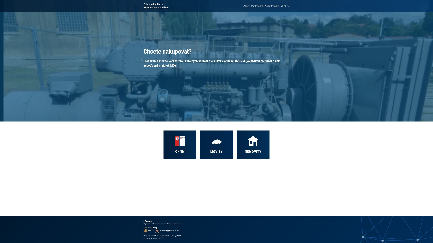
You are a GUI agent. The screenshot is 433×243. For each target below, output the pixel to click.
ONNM (245, 6)
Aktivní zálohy (174, 231)
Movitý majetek (257, 6)
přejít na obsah (6, 2)
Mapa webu (147, 224)
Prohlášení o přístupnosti (159, 224)
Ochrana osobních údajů (174, 224)
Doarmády (162, 231)
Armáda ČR (150, 231)
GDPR (283, 6)
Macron (156, 238)
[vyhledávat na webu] (289, 6)
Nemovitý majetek (272, 6)
